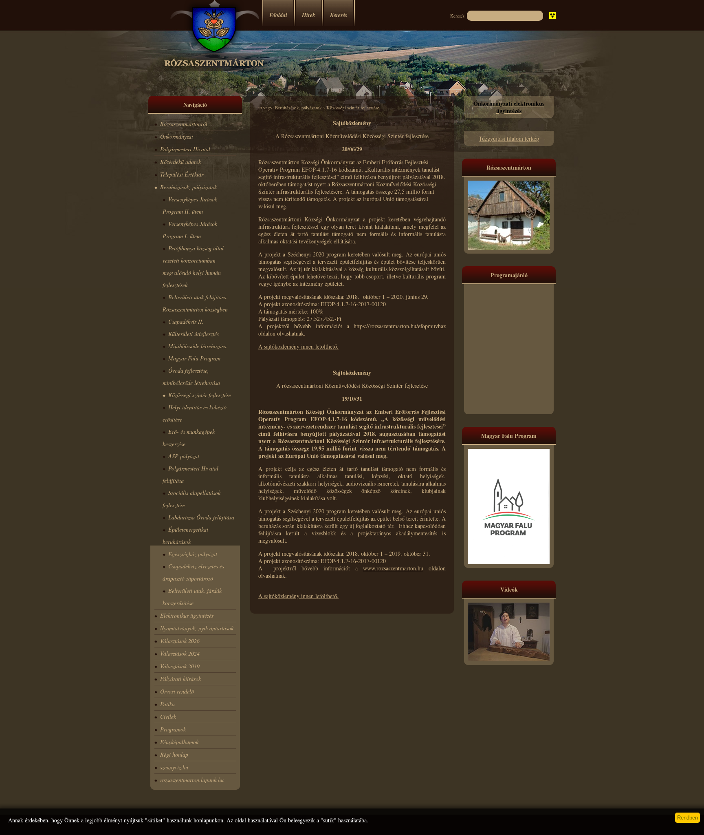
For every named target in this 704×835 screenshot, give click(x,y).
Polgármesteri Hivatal (185, 149)
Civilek (168, 716)
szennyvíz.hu (174, 767)
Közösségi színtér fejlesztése (199, 395)
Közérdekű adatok (180, 162)
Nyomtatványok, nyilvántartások (196, 628)
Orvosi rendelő (177, 691)
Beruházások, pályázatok (188, 187)
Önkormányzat (176, 136)
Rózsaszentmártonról (183, 124)
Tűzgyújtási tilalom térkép (509, 138)
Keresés (338, 15)
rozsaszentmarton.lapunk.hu (192, 780)
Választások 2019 (180, 666)
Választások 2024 (180, 653)
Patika (167, 704)
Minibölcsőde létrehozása (197, 346)
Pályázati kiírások (180, 679)
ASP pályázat (183, 456)
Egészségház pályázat (192, 554)
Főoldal (278, 15)
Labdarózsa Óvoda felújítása (201, 517)
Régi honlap (174, 754)
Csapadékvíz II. (186, 321)
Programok (173, 729)
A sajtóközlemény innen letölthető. (298, 346)
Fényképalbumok (179, 742)
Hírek (308, 15)
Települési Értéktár (181, 174)
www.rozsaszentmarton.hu (393, 568)
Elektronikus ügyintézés (186, 615)
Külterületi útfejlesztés (193, 334)
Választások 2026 (180, 641)
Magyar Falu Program (194, 358)
